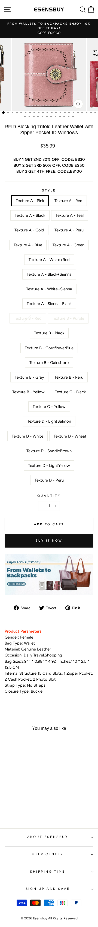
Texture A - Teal (70, 215)
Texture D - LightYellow (49, 465)
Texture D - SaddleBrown (49, 450)
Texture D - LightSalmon (49, 421)
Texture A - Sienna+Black (49, 303)
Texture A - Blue (28, 245)
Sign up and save (48, 889)
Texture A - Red (68, 200)
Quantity (49, 496)
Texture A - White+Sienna (49, 289)
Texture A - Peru (69, 230)
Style (49, 190)
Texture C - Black (70, 391)
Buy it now (49, 540)
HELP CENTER (47, 854)
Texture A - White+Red (49, 259)
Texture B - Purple (68, 318)
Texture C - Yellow (49, 406)
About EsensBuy (47, 837)
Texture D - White (27, 436)
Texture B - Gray (29, 377)
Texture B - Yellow (28, 391)
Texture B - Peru (68, 377)
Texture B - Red (28, 318)
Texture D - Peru (49, 480)
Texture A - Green (68, 245)
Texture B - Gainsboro (49, 362)
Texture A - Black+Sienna (49, 274)
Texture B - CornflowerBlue (49, 347)
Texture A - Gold (29, 230)
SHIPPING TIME (47, 871)
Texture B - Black (49, 333)
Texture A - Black (30, 215)
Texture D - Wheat (70, 436)
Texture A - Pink (30, 200)
